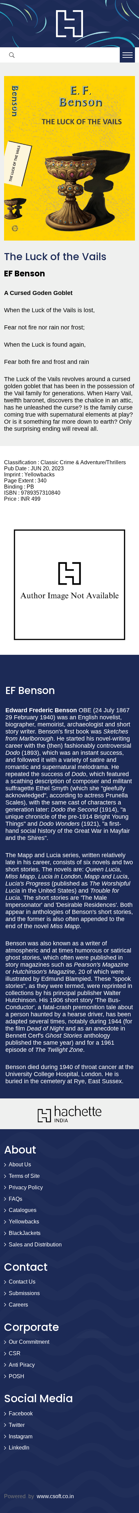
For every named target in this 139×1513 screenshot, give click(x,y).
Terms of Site (24, 1176)
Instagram (20, 1436)
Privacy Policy (26, 1187)
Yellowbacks (24, 1221)
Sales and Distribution (35, 1244)
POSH (16, 1376)
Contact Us (22, 1282)
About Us (20, 1164)
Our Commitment (29, 1342)
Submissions (24, 1293)
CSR (15, 1353)
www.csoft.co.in (55, 1496)
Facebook (21, 1413)
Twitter (17, 1425)
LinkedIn (19, 1447)
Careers (18, 1305)
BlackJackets (24, 1233)
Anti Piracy (22, 1365)
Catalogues (22, 1210)
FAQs (15, 1199)
